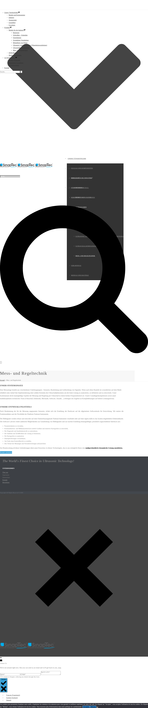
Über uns (5, 472)
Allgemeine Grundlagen (16, 63)
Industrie (11, 17)
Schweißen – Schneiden (20, 35)
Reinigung (16, 33)
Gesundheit (12, 22)
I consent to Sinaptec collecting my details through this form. (21, 677)
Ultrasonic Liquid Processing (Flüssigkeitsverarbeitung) (30, 45)
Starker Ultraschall (80, 187)
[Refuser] (97, 707)
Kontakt (71, 188)
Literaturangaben (14, 65)
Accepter (86, 707)
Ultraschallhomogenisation (21, 48)
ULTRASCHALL (73, 178)
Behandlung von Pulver (20, 43)
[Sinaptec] (26, 167)
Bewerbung (5, 482)
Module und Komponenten (82, 168)
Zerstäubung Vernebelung (21, 40)
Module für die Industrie (81, 178)
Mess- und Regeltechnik (20, 50)
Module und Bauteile (15, 55)
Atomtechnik (13, 20)
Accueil (2, 380)
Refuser (93, 707)
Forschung (12, 25)
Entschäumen (17, 37)
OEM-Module (13, 53)
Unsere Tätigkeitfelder (77, 158)
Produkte (71, 168)
